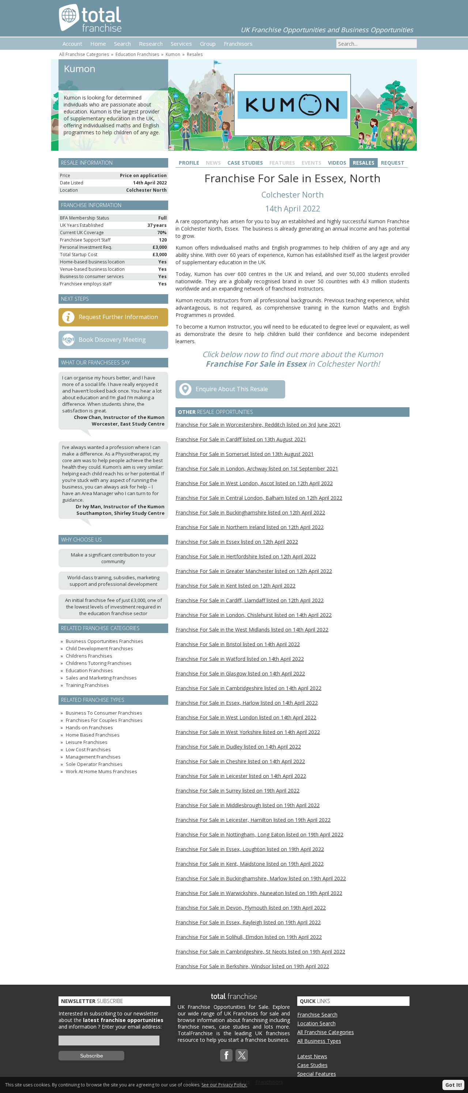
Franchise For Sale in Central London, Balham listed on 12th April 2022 (259, 497)
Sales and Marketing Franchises (101, 677)
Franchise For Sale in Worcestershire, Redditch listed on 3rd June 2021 (258, 424)
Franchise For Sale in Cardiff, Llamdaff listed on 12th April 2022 (250, 600)
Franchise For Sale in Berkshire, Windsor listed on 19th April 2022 (252, 966)
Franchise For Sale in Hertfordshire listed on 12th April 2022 (246, 556)
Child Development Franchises (99, 648)
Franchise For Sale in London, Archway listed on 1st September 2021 (257, 468)
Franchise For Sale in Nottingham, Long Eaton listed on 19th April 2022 (259, 834)
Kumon (173, 54)
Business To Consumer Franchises (104, 713)
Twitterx (241, 1055)
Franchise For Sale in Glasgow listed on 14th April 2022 (240, 673)
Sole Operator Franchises (94, 764)
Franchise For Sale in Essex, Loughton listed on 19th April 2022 (250, 849)
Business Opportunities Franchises (104, 641)
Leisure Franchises (86, 742)
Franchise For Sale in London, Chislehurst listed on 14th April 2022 (254, 614)
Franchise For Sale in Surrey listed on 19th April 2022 (237, 790)
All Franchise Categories (84, 54)
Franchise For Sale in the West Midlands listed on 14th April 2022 (252, 629)
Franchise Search (317, 1014)
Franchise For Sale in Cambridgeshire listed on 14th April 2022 (248, 688)
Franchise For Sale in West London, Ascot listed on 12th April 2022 (254, 483)
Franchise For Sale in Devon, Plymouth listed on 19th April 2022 (251, 907)
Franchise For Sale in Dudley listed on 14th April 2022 (238, 746)
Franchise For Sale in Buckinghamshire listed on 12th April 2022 (250, 512)
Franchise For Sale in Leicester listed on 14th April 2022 (241, 775)
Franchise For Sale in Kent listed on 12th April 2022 (235, 585)
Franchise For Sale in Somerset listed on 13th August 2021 (245, 453)
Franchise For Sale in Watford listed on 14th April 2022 (240, 658)
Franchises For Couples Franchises (104, 720)
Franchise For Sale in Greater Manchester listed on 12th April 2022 (254, 571)
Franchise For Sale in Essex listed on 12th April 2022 (237, 541)
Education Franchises (137, 54)
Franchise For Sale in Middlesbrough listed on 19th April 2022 (248, 805)
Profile (189, 162)
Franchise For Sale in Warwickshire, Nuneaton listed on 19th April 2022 (259, 893)
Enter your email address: (132, 1026)
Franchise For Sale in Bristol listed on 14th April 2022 (238, 644)
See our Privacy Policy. (224, 1085)
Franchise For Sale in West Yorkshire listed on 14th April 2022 (248, 732)
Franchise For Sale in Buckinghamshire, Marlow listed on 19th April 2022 (261, 878)
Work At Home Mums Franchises (101, 771)
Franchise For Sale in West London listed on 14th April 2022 (246, 717)
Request (392, 162)
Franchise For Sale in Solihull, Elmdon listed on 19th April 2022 (249, 936)
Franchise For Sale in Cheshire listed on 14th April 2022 (240, 761)
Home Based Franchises (93, 734)
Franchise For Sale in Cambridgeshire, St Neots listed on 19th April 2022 (260, 951)
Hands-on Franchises (89, 727)
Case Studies (245, 162)
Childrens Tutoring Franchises (99, 663)
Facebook (226, 1055)
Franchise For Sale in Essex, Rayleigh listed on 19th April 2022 (248, 922)
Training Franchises (87, 685)
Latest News (312, 1056)
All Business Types (319, 1040)
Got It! (453, 1084)
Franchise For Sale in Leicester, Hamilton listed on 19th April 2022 (253, 819)
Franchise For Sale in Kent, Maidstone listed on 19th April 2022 (250, 863)
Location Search (316, 1023)
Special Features (316, 1073)
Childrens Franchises (89, 655)
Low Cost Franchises (88, 749)
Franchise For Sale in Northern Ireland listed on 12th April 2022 (250, 527)
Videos (337, 162)
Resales (195, 54)
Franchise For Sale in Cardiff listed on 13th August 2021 (241, 439)
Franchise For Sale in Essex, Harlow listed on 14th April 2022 (247, 702)
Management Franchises (93, 756)
